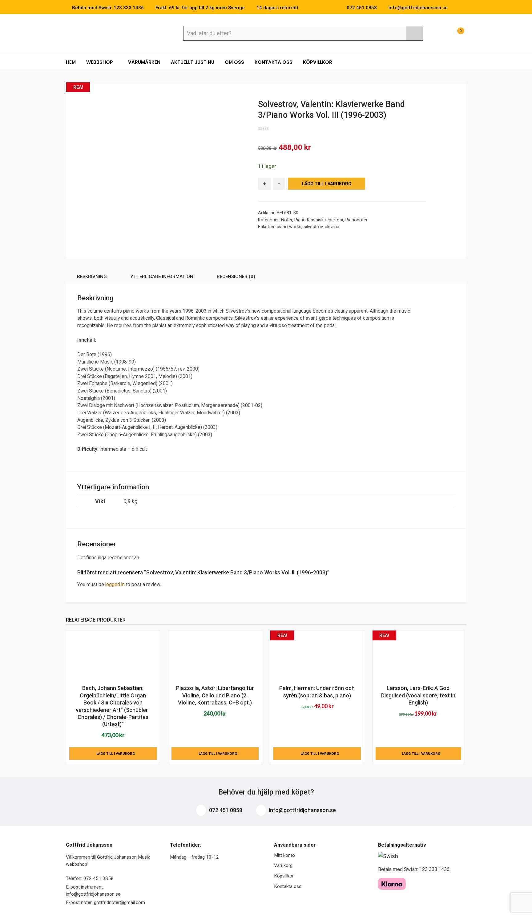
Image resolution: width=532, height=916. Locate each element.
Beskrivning (92, 276)
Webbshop (100, 62)
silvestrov (313, 226)
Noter (286, 220)
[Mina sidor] (440, 34)
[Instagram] (464, 7)
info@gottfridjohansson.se (302, 810)
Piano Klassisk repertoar (318, 220)
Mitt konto (284, 855)
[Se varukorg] (455, 34)
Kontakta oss (273, 62)
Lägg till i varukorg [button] (115, 753)
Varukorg (283, 865)
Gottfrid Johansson (110, 33)
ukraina (332, 226)
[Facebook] (455, 7)
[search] (414, 33)
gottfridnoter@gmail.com (119, 902)
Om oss (234, 62)
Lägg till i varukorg (326, 184)
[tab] (92, 277)
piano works (289, 226)
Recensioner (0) (236, 276)
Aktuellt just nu (192, 62)
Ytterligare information (161, 276)
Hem (71, 62)
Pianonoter (356, 220)
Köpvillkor (317, 62)
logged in (115, 584)
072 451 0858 (225, 810)
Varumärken (144, 62)
